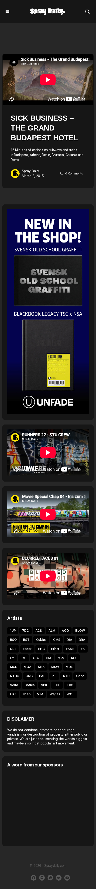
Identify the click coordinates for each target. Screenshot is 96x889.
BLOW (80, 630)
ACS (38, 630)
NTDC (14, 676)
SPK (44, 685)
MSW (55, 667)
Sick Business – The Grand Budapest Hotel (44, 128)
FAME (70, 649)
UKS (13, 694)
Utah (27, 694)
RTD (66, 676)
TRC (70, 685)
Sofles (30, 685)
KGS (74, 658)
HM (48, 658)
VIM (40, 694)
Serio (14, 685)
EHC (41, 649)
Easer (27, 649)
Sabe (80, 676)
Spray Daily (30, 171)
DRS (13, 649)
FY (12, 658)
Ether (55, 649)
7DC (25, 630)
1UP (13, 630)
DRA (82, 640)
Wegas (55, 694)
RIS (54, 676)
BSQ (13, 640)
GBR (36, 658)
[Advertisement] (46, 806)
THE (57, 685)
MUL (69, 667)
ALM (51, 630)
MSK (41, 667)
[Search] (87, 11)
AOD (65, 630)
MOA (27, 667)
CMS (56, 640)
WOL (70, 694)
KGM (61, 658)
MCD (13, 667)
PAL (42, 676)
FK (83, 649)
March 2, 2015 (33, 176)
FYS (23, 658)
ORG (29, 676)
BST (26, 640)
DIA (69, 640)
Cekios (41, 640)
